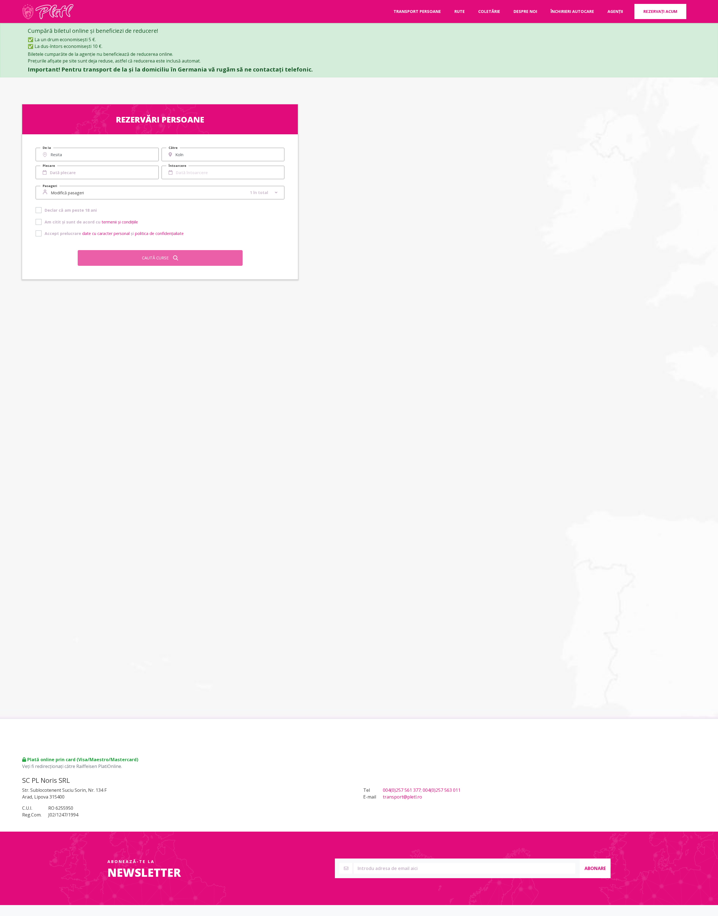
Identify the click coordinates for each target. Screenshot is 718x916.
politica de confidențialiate (159, 233)
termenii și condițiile (120, 222)
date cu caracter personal (106, 233)
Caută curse (155, 257)
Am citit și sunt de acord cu (91, 222)
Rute (459, 11)
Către (173, 148)
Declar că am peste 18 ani (71, 210)
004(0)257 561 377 (402, 790)
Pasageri (50, 186)
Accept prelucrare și (114, 233)
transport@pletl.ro (402, 797)
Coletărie (489, 11)
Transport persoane (417, 11)
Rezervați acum (660, 11)
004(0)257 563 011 (442, 790)
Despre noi (525, 11)
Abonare (595, 868)
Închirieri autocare (572, 11)
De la (47, 148)
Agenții (615, 11)
